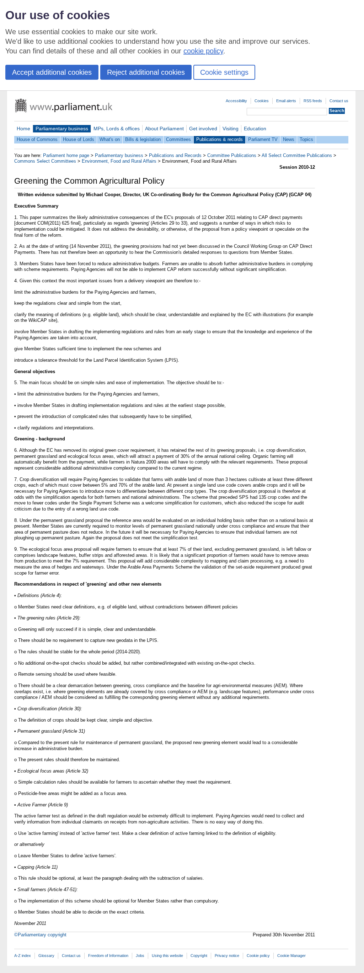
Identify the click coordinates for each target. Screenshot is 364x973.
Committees (178, 139)
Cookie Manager (291, 955)
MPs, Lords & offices (116, 128)
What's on (110, 139)
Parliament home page (66, 155)
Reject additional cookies (146, 72)
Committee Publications (231, 155)
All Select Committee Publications (297, 155)
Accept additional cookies (52, 72)
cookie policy (203, 51)
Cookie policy (258, 955)
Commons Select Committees (45, 161)
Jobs (140, 955)
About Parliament (164, 128)
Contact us (339, 101)
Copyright (199, 955)
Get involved (203, 128)
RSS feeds (313, 101)
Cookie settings (224, 72)
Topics (306, 139)
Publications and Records (175, 155)
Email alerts (286, 101)
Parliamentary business (62, 128)
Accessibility (236, 101)
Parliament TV (263, 139)
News (288, 139)
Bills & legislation (143, 139)
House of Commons (37, 139)
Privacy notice (227, 955)
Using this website (167, 955)
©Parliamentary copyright (40, 934)
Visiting (231, 128)
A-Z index (22, 955)
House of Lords (78, 139)
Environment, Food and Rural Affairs (119, 161)
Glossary (46, 955)
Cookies (262, 101)
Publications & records (219, 139)
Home (23, 128)
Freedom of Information (108, 955)
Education (255, 128)
